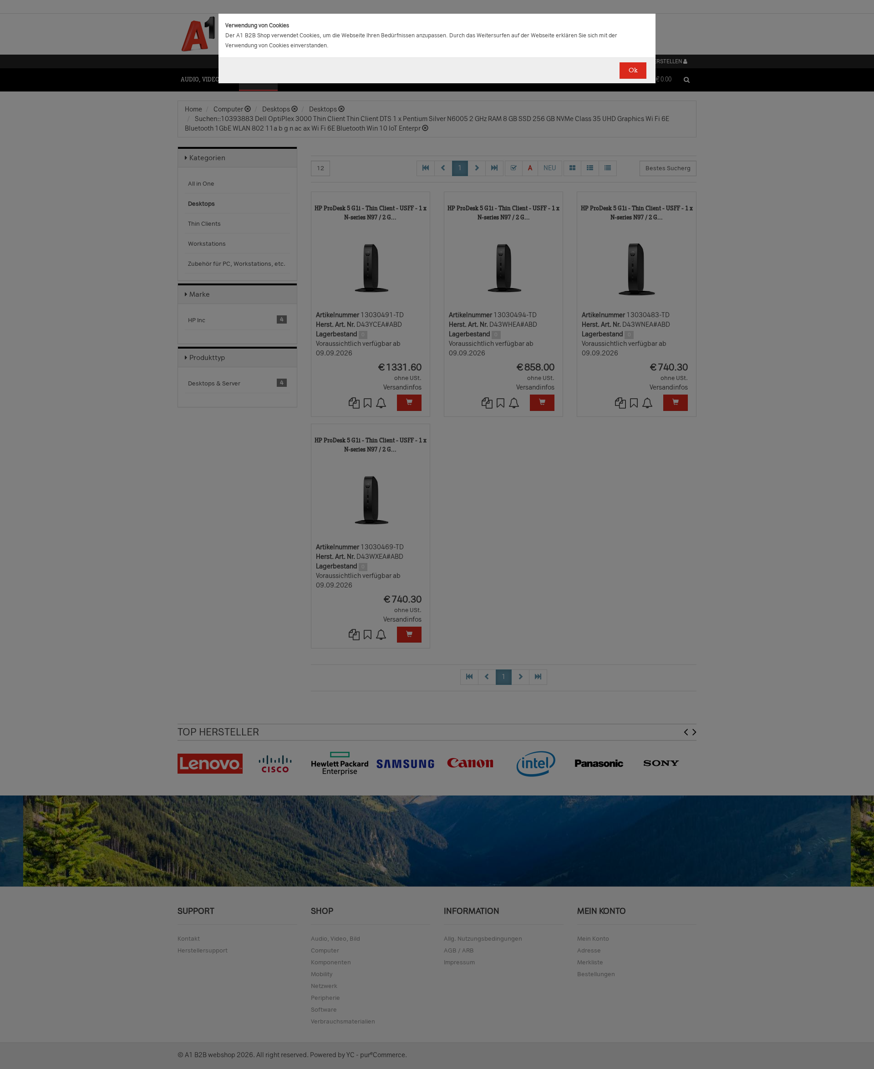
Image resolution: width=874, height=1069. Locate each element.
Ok (633, 70)
